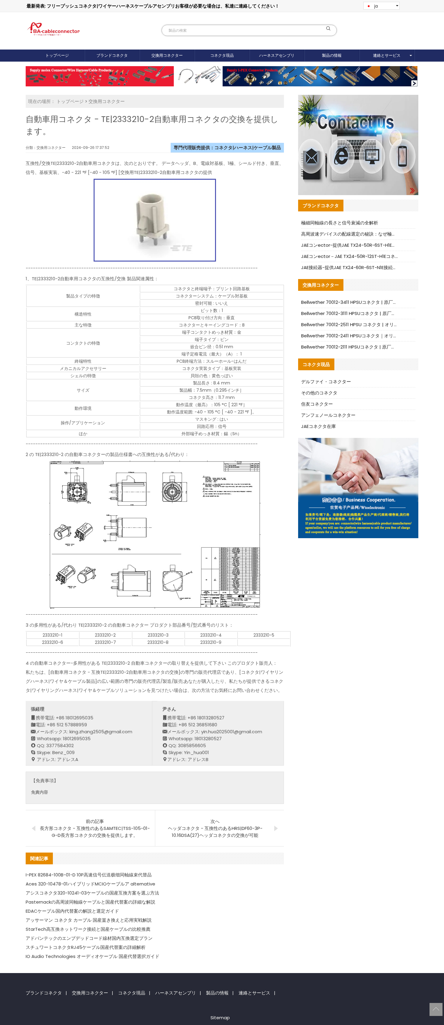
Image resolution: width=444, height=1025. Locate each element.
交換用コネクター (167, 55)
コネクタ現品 (222, 55)
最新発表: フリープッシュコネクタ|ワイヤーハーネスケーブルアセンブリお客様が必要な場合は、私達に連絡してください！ (153, 6)
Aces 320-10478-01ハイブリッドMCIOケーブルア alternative (90, 884)
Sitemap (220, 1017)
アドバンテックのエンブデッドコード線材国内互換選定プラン (89, 938)
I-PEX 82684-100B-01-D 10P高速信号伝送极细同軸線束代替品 (89, 875)
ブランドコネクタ (112, 55)
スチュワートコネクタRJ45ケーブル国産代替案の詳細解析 (86, 947)
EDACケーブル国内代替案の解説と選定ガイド (72, 911)
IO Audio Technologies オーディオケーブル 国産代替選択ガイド (92, 956)
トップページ (57, 55)
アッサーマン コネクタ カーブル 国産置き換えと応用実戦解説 (89, 920)
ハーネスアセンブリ (276, 55)
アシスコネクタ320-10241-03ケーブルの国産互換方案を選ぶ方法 (92, 893)
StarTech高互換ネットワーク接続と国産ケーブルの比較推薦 (88, 929)
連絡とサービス (387, 55)
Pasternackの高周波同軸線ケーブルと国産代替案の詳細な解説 (90, 902)
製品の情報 (332, 55)
